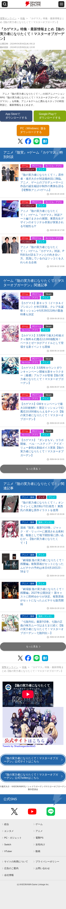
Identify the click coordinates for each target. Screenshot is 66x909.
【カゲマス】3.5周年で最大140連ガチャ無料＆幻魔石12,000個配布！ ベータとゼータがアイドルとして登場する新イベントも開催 (42, 341)
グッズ (41, 497)
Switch (7, 844)
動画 (38, 851)
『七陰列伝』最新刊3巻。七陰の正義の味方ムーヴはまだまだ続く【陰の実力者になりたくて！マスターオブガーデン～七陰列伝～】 (42, 627)
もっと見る (32, 468)
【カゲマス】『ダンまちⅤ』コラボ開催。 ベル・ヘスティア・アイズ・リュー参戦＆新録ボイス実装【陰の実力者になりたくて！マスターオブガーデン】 (42, 448)
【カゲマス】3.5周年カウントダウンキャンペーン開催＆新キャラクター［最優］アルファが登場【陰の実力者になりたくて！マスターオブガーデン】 (42, 375)
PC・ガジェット (13, 837)
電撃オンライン (8, 18)
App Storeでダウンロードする (16, 116)
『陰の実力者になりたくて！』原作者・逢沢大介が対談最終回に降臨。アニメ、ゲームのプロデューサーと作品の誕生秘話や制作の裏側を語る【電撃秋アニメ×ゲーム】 (42, 182)
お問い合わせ (43, 868)
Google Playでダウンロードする (50, 116)
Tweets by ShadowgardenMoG (19, 746)
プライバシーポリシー (47, 861)
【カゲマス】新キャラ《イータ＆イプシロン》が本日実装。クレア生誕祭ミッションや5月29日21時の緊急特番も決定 (42, 309)
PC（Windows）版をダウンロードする (33, 130)
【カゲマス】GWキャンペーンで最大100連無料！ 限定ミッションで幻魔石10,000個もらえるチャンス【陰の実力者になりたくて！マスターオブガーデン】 (42, 411)
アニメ (41, 169)
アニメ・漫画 (28, 497)
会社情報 (9, 875)
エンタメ (9, 831)
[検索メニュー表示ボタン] (5, 4)
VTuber (8, 851)
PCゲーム (36, 166)
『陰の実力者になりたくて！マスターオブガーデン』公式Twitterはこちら (31, 776)
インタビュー (28, 169)
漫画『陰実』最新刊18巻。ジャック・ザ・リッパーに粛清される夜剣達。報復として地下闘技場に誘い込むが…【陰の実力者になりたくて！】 (42, 535)
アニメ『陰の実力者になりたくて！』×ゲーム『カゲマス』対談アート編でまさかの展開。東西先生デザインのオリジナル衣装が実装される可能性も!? (42, 219)
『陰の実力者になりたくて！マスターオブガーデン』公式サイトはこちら (31, 760)
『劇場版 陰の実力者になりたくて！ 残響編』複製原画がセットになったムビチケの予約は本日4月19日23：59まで (42, 566)
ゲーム (25, 166)
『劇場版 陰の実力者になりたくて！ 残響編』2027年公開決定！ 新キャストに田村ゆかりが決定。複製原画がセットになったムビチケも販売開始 (42, 597)
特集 (22, 18)
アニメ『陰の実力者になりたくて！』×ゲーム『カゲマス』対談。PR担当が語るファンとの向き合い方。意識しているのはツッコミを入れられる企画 (42, 255)
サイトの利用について (16, 861)
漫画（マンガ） (45, 522)
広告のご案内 (11, 868)
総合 (6, 824)
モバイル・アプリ (54, 166)
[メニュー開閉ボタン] (61, 4)
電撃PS (39, 837)
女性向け (40, 844)
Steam (48, 294)
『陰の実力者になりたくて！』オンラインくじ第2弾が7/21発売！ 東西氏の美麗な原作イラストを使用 (42, 506)
